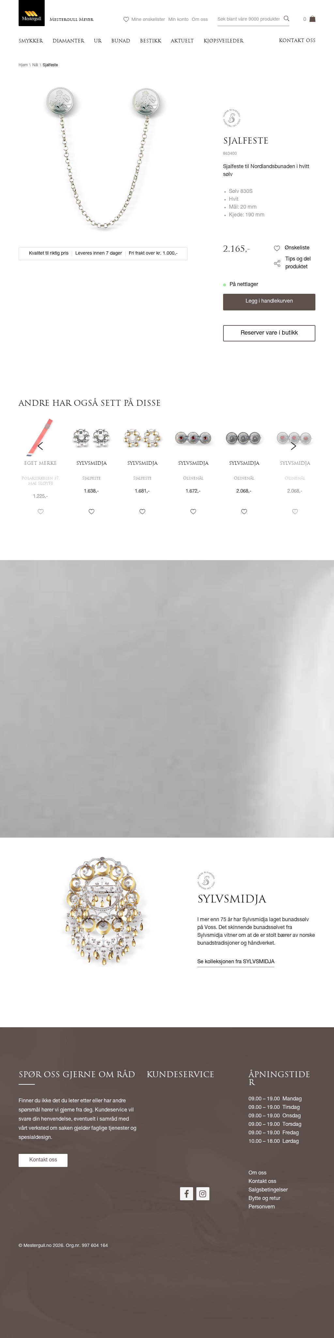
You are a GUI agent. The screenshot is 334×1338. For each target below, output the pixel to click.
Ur (97, 41)
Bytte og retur (264, 1199)
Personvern (262, 1207)
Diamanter (68, 41)
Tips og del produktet (298, 263)
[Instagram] (202, 1193)
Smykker (31, 41)
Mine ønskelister (148, 20)
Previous (40, 471)
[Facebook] (186, 1193)
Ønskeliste (297, 248)
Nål (35, 65)
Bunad (120, 41)
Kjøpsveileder (223, 41)
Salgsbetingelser (268, 1190)
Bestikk (150, 41)
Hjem (23, 65)
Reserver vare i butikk (269, 333)
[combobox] (253, 19)
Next (293, 471)
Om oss (200, 20)
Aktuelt (182, 41)
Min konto (178, 20)
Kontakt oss (297, 41)
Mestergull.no (37, 1246)
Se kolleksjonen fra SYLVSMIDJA (235, 962)
